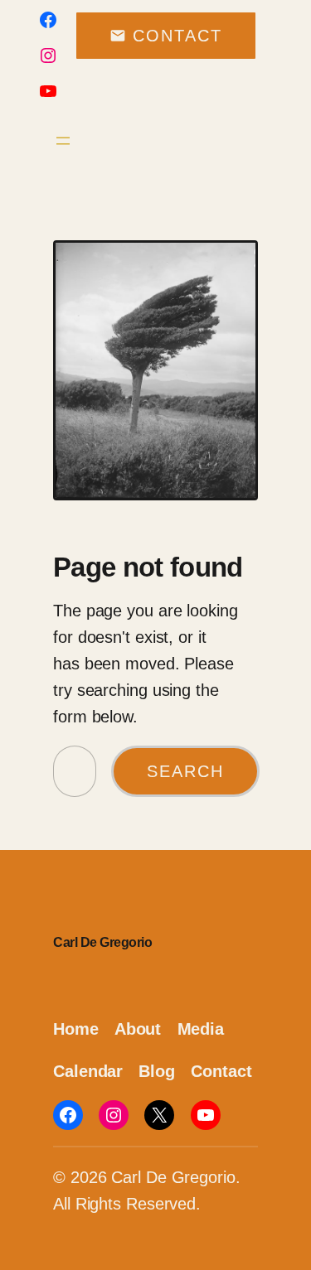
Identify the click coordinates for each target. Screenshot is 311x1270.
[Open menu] (63, 141)
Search (185, 771)
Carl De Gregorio (102, 942)
